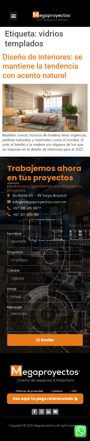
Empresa (15, 252)
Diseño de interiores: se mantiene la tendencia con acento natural (42, 66)
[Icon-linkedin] (48, 412)
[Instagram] (41, 412)
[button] (14, 16)
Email (11, 289)
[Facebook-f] (34, 412)
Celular (13, 270)
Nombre (14, 233)
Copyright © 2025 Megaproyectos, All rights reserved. (45, 425)
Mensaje (14, 307)
